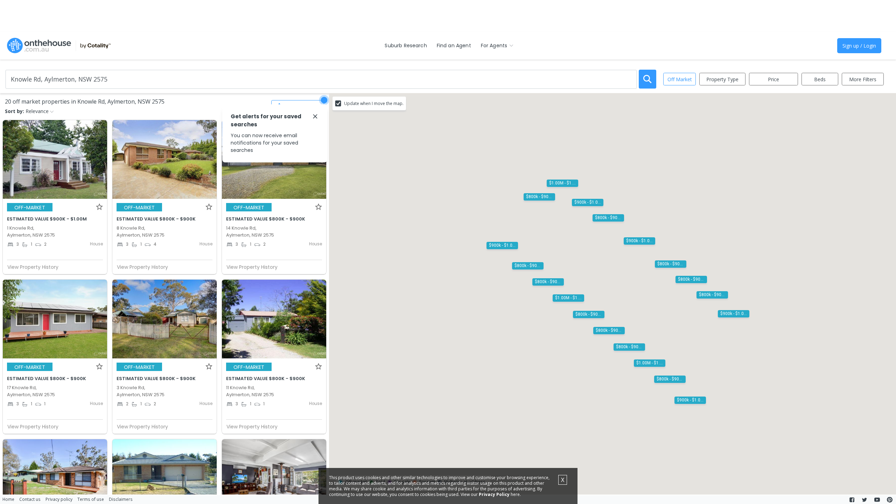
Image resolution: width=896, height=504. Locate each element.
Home (8, 499)
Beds (820, 79)
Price (773, 79)
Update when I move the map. (374, 103)
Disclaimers (121, 499)
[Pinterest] (889, 500)
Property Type (722, 79)
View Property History (32, 267)
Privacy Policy (494, 494)
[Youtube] (877, 500)
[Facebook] (852, 500)
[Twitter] (864, 500)
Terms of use (90, 499)
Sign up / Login (859, 45)
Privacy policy (59, 499)
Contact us (30, 499)
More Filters (862, 79)
